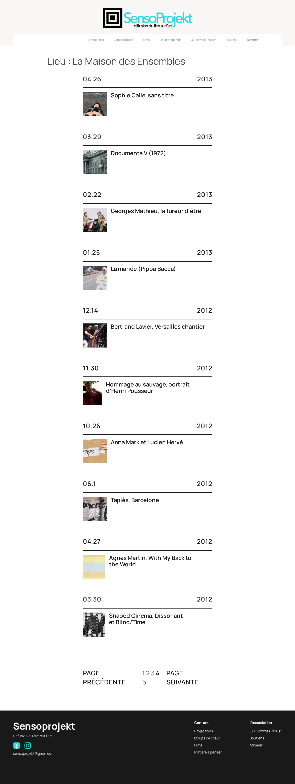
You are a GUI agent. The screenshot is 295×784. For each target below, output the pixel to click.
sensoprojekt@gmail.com (33, 753)
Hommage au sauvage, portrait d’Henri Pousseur (147, 387)
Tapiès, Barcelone (135, 500)
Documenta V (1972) (138, 153)
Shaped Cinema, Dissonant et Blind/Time (146, 619)
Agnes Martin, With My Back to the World (150, 561)
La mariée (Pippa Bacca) (143, 269)
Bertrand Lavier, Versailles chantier (158, 326)
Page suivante (182, 677)
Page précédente (104, 677)
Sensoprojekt (44, 725)
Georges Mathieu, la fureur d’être (156, 211)
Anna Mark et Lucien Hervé (147, 442)
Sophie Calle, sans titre (142, 95)
